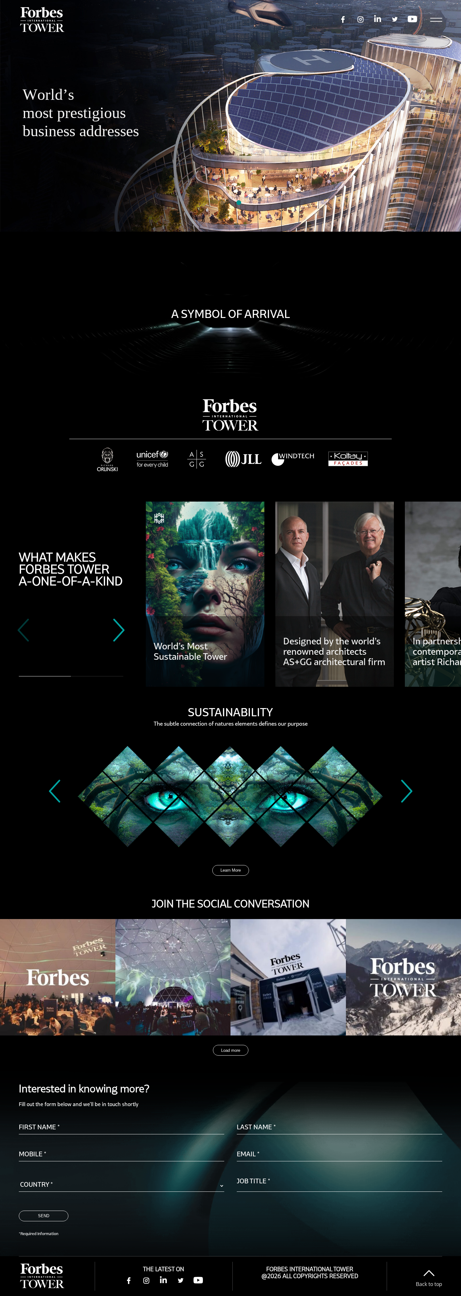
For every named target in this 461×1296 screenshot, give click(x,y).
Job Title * (253, 1181)
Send (43, 1215)
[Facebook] (129, 1281)
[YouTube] (198, 1281)
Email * (248, 1154)
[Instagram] (146, 1281)
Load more (230, 1050)
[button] (222, 202)
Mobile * (32, 1154)
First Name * (39, 1127)
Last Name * (256, 1127)
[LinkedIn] (163, 1281)
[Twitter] (180, 1281)
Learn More (230, 870)
